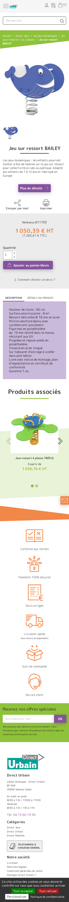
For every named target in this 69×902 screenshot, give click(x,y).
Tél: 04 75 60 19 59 (21, 815)
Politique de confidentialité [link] (47, 897)
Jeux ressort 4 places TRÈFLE (34, 458)
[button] (32, 485)
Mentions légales (16, 867)
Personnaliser (17, 897)
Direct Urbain (15, 831)
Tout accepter (23, 891)
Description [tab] (13, 298)
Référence (28, 222)
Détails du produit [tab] (40, 298)
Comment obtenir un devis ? (36, 280)
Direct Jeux (14, 827)
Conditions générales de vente (24, 871)
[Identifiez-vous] (46, 4)
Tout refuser (48, 891)
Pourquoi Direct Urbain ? (21, 875)
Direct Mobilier (16, 835)
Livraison (12, 863)
